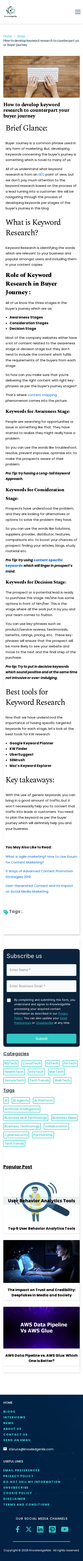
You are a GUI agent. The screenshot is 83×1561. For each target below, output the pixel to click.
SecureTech (14, 1080)
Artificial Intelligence (21, 1109)
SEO (41, 174)
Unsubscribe (44, 1022)
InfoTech (36, 1072)
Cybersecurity (16, 1135)
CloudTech (32, 1063)
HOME (7, 1402)
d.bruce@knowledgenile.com (31, 1449)
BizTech (10, 1063)
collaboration (56, 1126)
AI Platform (43, 1100)
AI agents (21, 1100)
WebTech (62, 1080)
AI (6, 1100)
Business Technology (22, 1126)
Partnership (43, 1135)
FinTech (70, 1063)
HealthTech (14, 1072)
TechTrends (39, 1080)
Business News (64, 1117)
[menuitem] (41, 1411)
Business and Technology (25, 1117)
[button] (78, 12)
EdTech (52, 1063)
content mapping (42, 395)
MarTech (56, 1072)
